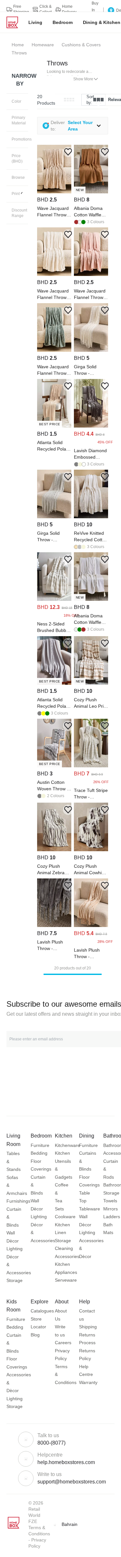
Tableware (89, 1208)
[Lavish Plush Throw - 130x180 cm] (54, 925)
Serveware (66, 1280)
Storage (14, 1280)
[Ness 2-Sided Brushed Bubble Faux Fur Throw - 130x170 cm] (54, 599)
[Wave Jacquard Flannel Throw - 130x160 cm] (54, 191)
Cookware (65, 1216)
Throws (57, 63)
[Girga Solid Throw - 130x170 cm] (91, 350)
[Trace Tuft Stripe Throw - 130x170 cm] (91, 765)
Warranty (88, 1382)
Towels (110, 1200)
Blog (35, 1334)
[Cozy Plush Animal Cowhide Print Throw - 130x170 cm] (91, 849)
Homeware (43, 44)
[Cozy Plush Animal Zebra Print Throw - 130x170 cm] (54, 849)
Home (18, 44)
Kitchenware (67, 1145)
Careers (63, 1342)
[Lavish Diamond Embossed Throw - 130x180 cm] (91, 426)
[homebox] (14, 22)
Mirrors (110, 1208)
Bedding (39, 1153)
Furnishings (18, 1201)
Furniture (40, 1145)
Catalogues (42, 1310)
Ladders (111, 1216)
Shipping (88, 1326)
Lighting (14, 1248)
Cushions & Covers (81, 44)
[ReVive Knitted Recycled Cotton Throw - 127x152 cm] (91, 516)
